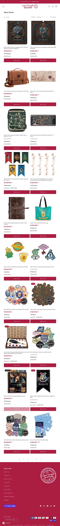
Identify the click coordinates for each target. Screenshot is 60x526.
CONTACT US (7, 475)
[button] (3, 6)
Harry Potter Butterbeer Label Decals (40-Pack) (42, 309)
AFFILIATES (6, 482)
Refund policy (27, 525)
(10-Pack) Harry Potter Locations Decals (40, 352)
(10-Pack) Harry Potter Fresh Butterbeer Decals (16, 309)
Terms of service (42, 525)
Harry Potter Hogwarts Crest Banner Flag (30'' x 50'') (42, 396)
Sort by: (33, 17)
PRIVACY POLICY (8, 479)
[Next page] (40, 459)
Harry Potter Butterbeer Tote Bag (39, 223)
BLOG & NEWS (7, 489)
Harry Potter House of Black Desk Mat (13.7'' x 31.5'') (42, 136)
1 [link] (19, 459)
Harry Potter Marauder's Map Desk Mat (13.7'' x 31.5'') (42, 92)
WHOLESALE (7, 486)
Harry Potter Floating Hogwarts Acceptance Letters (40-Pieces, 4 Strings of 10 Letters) (41, 179)
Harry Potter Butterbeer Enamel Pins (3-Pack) (16, 266)
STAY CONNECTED (8, 493)
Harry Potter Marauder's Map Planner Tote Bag (16, 91)
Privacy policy (34, 525)
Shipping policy (50, 525)
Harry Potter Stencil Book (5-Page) (39, 440)
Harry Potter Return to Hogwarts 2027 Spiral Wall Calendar (43, 48)
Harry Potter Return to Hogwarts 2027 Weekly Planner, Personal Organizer (16, 48)
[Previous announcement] (3, 1)
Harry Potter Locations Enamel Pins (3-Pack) (42, 266)
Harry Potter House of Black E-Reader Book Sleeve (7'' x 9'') (15, 136)
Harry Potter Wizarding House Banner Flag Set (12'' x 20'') (16, 179)
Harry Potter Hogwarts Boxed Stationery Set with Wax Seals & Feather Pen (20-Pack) (17, 353)
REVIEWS (6, 500)
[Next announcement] (57, 1)
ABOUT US (6, 472)
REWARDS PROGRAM (9, 496)
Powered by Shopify (19, 525)
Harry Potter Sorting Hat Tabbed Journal (14, 396)
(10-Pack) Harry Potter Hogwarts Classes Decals (16, 440)
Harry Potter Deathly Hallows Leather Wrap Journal (15, 223)
